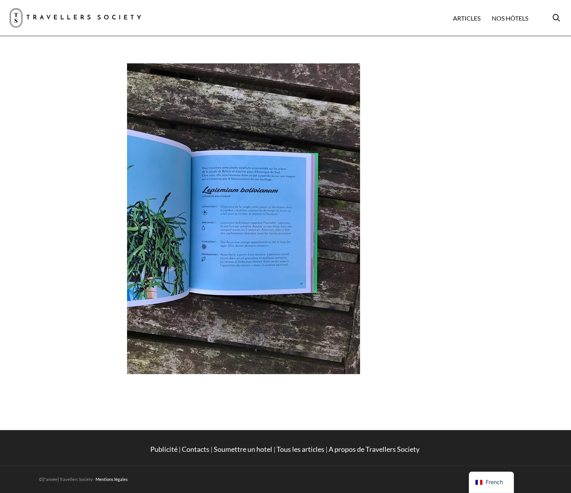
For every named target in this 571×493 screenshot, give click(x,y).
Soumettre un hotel (243, 449)
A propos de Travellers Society (375, 449)
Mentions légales (112, 479)
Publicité (164, 449)
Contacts (195, 449)
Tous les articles (300, 449)
